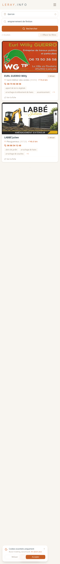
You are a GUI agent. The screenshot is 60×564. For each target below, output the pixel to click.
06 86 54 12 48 (14, 145)
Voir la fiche (11, 97)
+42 (27, 154)
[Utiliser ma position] (55, 14)
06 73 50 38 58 (14, 83)
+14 (53, 92)
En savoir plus (36, 552)
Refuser (15, 557)
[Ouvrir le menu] (55, 5)
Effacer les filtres (49, 35)
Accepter (35, 557)
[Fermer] (44, 549)
